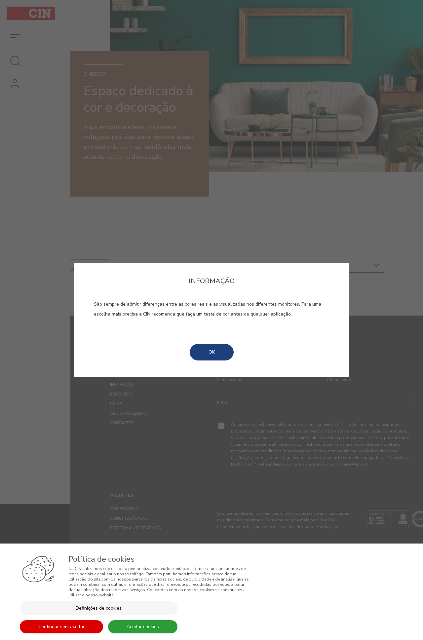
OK (212, 352)
